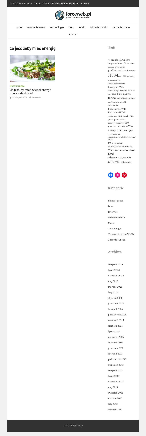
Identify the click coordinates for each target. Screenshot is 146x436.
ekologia (111, 67)
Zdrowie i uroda (99, 27)
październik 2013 (117, 359)
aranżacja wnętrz (120, 59)
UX (109, 143)
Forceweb (36, 97)
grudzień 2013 (115, 348)
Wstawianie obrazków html (121, 151)
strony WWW (125, 126)
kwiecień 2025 (115, 342)
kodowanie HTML (114, 80)
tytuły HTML (112, 134)
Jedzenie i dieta (121, 27)
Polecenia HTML (117, 112)
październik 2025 (117, 314)
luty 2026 (113, 292)
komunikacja (113, 90)
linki (119, 93)
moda (112, 98)
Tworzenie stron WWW (121, 234)
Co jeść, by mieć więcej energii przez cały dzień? (30, 91)
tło (119, 134)
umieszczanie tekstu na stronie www (121, 138)
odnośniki (113, 105)
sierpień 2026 (115, 264)
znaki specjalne (126, 162)
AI (109, 60)
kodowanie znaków (116, 84)
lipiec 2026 (114, 270)
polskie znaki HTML (115, 116)
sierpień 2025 (115, 325)
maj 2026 (113, 281)
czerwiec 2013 (116, 381)
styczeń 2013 (115, 409)
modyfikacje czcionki (126, 98)
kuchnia (131, 90)
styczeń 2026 (115, 297)
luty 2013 (113, 403)
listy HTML (127, 94)
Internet (73, 34)
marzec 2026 (115, 286)
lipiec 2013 (113, 376)
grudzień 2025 (116, 303)
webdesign (117, 143)
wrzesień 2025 (116, 320)
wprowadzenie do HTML (120, 146)
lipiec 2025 (113, 331)
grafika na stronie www (121, 70)
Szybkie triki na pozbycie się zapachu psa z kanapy (65, 3)
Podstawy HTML (117, 108)
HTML (114, 75)
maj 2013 (113, 387)
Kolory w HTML (116, 87)
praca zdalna (119, 119)
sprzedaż (112, 126)
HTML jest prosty (128, 76)
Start (19, 27)
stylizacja (112, 130)
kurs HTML (112, 94)
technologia (125, 130)
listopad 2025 (115, 309)
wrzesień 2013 (116, 364)
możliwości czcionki (117, 102)
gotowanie (120, 67)
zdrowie (113, 162)
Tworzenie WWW (36, 27)
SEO (127, 123)
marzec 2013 (115, 398)
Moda (82, 27)
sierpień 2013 (115, 370)
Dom (71, 27)
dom (132, 63)
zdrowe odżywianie (119, 157)
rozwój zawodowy (116, 123)
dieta (126, 63)
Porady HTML (128, 116)
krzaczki (123, 91)
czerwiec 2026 (116, 275)
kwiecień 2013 (115, 392)
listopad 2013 (115, 353)
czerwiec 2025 (116, 336)
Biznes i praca (115, 200)
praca (110, 119)
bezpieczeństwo (115, 63)
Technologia (57, 27)
